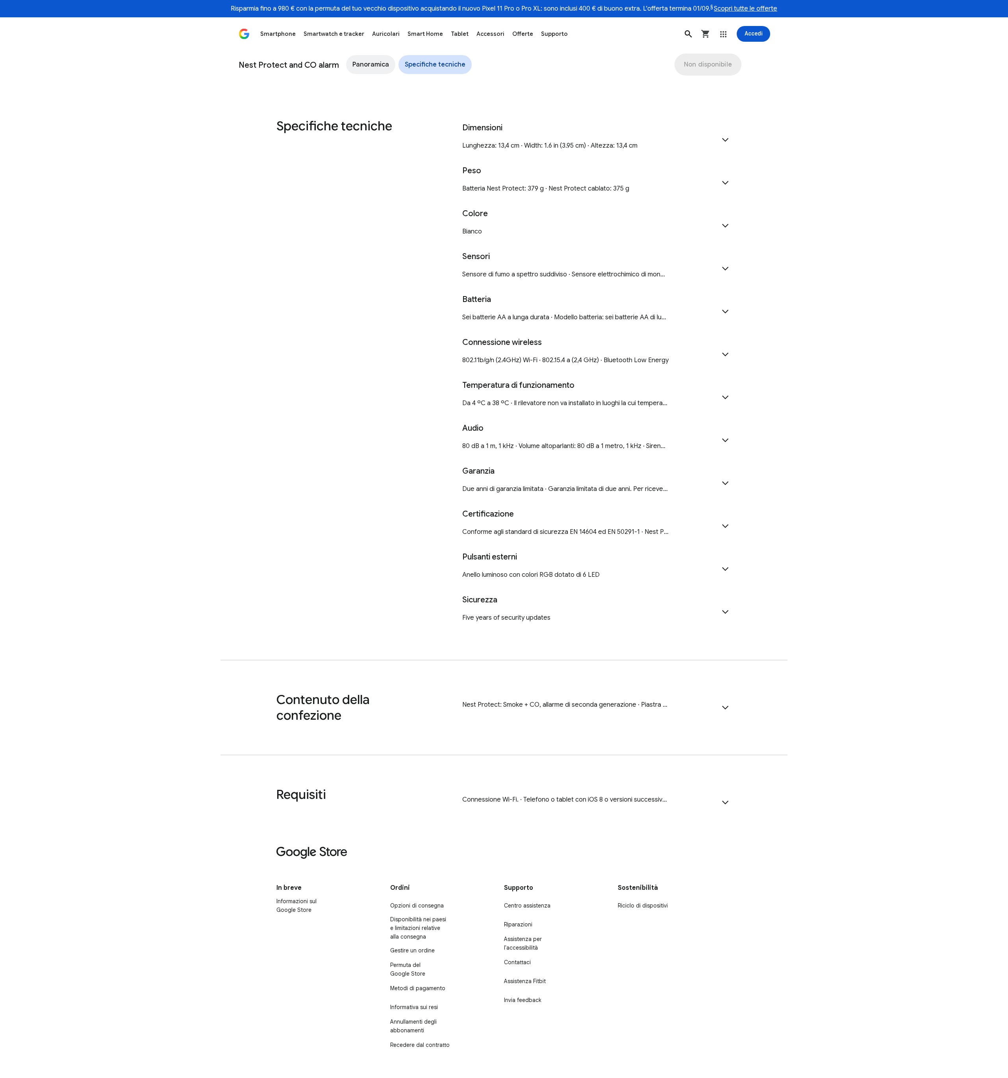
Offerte (522, 33)
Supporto (554, 33)
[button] (688, 34)
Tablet (460, 33)
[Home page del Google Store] (244, 34)
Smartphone (278, 33)
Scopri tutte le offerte (745, 9)
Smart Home (425, 33)
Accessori (490, 33)
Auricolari (386, 33)
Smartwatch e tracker (334, 33)
